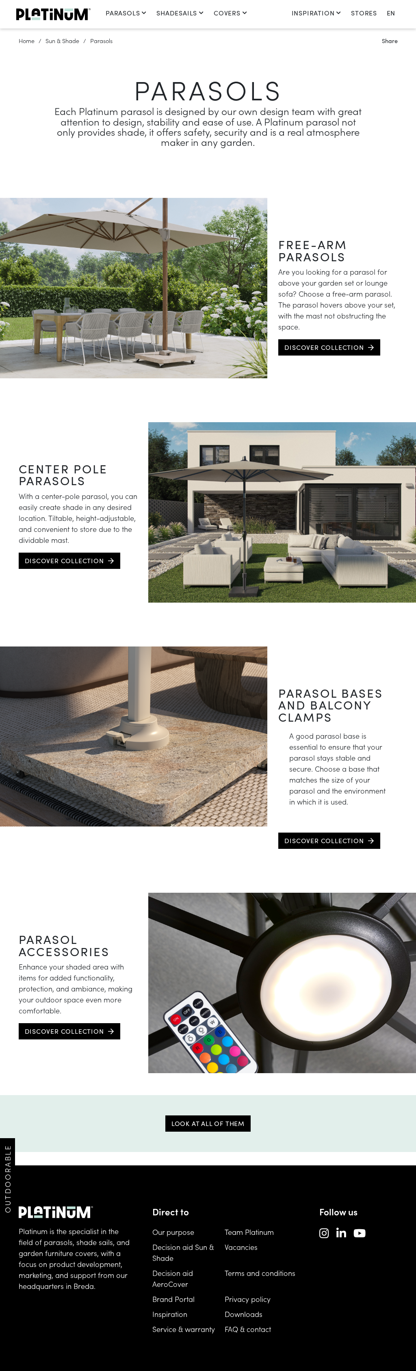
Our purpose (173, 1232)
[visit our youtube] (359, 1232)
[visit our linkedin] (341, 1232)
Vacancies (241, 1247)
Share (390, 41)
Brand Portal (173, 1299)
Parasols (123, 13)
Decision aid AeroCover (172, 1278)
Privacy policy (248, 1299)
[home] (53, 14)
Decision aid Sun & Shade (183, 1252)
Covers (227, 13)
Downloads (243, 1314)
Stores (364, 13)
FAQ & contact (248, 1329)
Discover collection (324, 347)
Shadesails (176, 13)
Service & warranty (183, 1329)
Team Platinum (249, 1232)
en (391, 13)
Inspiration (313, 13)
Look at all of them (208, 1123)
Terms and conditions (260, 1273)
